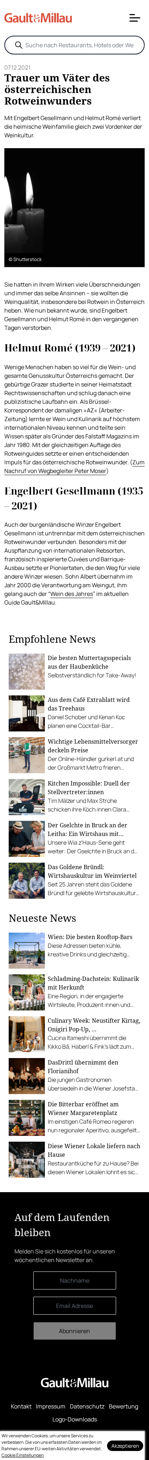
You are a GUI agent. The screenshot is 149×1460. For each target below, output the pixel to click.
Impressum (50, 1406)
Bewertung (123, 1406)
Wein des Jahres (71, 594)
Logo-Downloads (74, 1419)
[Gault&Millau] (74, 1382)
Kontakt (21, 1406)
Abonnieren (74, 1331)
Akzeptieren (125, 1445)
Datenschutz (87, 1406)
